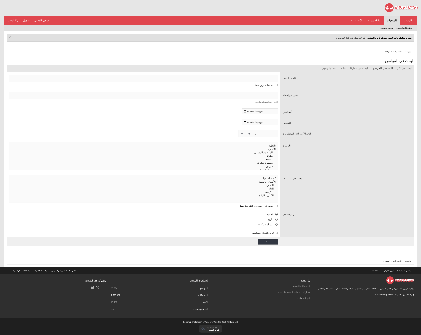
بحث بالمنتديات (386, 27)
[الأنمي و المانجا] (143, 195)
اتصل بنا (72, 270)
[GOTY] (143, 159)
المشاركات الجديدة (404, 27)
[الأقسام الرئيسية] (143, 181)
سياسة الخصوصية (40, 270)
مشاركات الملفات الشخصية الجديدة (294, 292)
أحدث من (287, 111)
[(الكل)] (143, 145)
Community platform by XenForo (210, 322)
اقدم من (287, 122)
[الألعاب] (143, 185)
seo (112, 309)
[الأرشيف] (143, 192)
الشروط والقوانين (59, 270)
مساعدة (26, 270)
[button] (368, 20)
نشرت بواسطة (290, 95)
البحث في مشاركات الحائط (354, 68)
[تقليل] (242, 133)
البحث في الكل (404, 68)
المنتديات (392, 20)
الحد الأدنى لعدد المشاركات (297, 133)
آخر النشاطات (303, 298)
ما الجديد (375, 20)
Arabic (375, 270)
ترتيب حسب (289, 214)
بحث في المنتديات (292, 178)
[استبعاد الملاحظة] (10, 37)
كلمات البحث (289, 78)
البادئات (287, 145)
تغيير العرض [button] (389, 270)
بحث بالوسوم (329, 68)
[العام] (143, 188)
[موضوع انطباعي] (143, 163)
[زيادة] (249, 133)
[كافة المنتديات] (143, 178)
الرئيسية (407, 20)
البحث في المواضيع (382, 68)
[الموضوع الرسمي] (143, 152)
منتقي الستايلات (403, 270)
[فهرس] (143, 166)
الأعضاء (358, 20)
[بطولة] (143, 156)
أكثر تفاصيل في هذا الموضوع (351, 37)
